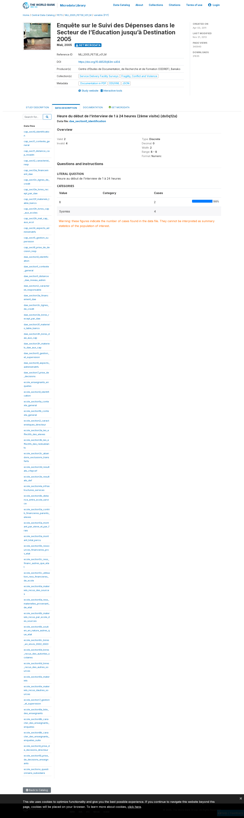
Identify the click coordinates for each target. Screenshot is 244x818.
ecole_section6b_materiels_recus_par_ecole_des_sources (37, 617)
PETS (60, 15)
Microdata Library (73, 5)
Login (216, 5)
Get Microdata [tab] (120, 107)
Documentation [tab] (93, 107)
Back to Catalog (38, 790)
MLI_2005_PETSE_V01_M (78, 15)
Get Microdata (89, 45)
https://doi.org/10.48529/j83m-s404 (99, 61)
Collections (156, 5)
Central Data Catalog (43, 15)
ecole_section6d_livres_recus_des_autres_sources (36, 667)
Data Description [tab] (66, 108)
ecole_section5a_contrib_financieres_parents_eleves (37, 513)
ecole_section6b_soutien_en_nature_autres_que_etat (37, 630)
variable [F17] (101, 15)
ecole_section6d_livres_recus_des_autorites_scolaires (37, 653)
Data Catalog (121, 5)
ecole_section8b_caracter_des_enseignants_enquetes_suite (36, 736)
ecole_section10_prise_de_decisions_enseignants (36, 759)
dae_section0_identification (87, 121)
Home (26, 15)
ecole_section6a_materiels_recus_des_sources (37, 590)
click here (134, 807)
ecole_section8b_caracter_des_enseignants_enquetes (36, 723)
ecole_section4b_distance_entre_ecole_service (36, 499)
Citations (174, 5)
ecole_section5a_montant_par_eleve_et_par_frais (36, 526)
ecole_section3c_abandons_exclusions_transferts (36, 457)
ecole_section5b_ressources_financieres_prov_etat (36, 549)
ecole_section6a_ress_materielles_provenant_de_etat (36, 603)
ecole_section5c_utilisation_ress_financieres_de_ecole (37, 576)
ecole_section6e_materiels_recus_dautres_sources (37, 690)
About (139, 5)
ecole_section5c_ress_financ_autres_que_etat (36, 563)
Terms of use (194, 5)
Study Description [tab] (37, 107)
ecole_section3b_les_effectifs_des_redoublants (36, 444)
